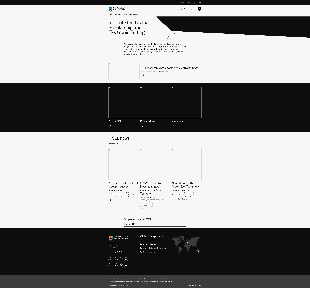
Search (186, 9)
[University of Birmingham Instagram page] (110, 259)
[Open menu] (200, 9)
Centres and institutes (131, 14)
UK (195, 2)
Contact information (124, 285)
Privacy (110, 278)
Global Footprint (150, 236)
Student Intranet (152, 278)
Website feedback (113, 285)
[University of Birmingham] (117, 9)
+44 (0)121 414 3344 (117, 252)
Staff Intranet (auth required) (140, 278)
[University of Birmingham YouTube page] (126, 265)
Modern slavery (120, 278)
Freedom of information (140, 281)
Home (110, 14)
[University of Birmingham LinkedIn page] (116, 259)
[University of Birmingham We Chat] (121, 265)
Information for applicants (126, 281)
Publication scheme (113, 281)
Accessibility (128, 278)
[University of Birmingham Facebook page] (126, 259)
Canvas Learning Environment (165, 278)
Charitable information (152, 281)
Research (118, 14)
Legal (114, 278)
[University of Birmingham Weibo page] (116, 265)
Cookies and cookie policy (165, 281)
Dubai (199, 2)
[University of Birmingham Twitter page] (121, 259)
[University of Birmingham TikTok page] (110, 265)
